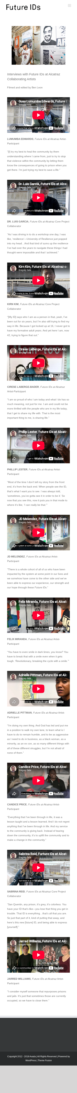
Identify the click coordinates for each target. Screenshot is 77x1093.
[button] (11, 45)
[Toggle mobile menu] (70, 5)
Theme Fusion (45, 1060)
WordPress (30, 1060)
